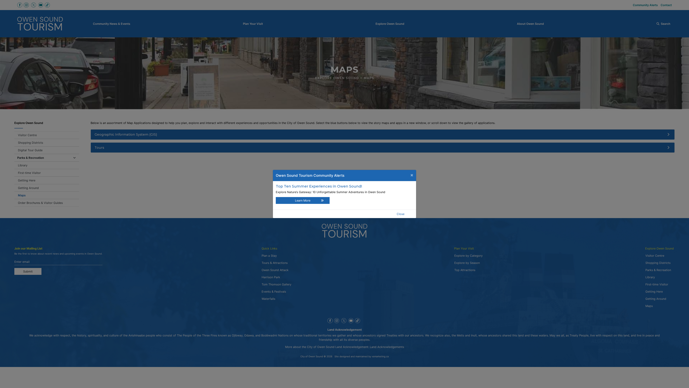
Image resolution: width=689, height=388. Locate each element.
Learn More (302, 200)
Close (400, 214)
